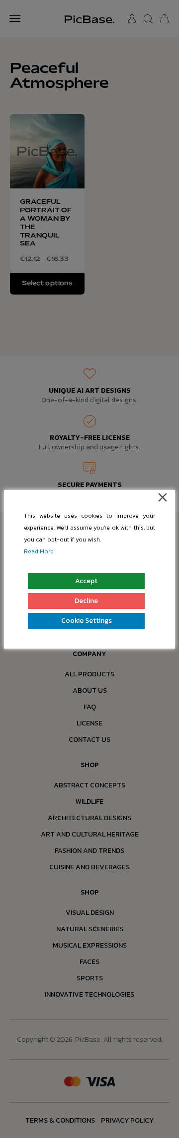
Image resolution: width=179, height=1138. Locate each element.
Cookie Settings (86, 620)
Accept (86, 581)
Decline (86, 601)
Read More (39, 551)
